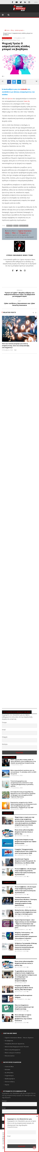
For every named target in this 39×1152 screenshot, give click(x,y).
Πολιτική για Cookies (13, 1052)
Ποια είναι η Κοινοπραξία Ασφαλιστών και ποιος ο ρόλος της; (24, 832)
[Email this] (24, 82)
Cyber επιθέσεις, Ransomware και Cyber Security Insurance (19, 303)
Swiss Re (27, 101)
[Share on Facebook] (9, 82)
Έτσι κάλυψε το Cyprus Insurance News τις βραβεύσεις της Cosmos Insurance (23, 1018)
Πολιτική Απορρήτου (12, 1049)
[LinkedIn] (25, 2)
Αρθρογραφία (19, 30)
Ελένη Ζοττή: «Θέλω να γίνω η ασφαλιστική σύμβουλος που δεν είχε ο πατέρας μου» (25, 912)
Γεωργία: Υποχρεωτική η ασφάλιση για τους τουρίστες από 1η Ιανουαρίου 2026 (25, 851)
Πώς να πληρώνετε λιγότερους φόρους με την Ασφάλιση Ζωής (24, 1007)
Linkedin (24, 89)
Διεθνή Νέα (9, 1072)
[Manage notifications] (34, 1147)
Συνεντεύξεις (10, 1081)
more (36, 81)
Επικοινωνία (9, 1055)
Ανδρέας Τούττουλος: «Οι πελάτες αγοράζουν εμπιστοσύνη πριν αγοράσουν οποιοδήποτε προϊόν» (26, 935)
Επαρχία (4, 737)
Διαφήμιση (9, 1040)
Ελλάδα (7, 1069)
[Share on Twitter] (14, 82)
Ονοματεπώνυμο (12, 1127)
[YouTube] (16, 2)
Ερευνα (16, 225)
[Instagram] (29, 2)
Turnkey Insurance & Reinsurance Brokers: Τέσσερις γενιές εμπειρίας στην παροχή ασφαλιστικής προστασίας (26, 901)
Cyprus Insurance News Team (11, 40)
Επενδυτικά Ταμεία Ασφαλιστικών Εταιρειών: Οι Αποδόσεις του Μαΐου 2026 (25, 861)
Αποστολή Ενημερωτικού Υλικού (17, 1046)
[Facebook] (12, 2)
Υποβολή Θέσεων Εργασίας (14, 1043)
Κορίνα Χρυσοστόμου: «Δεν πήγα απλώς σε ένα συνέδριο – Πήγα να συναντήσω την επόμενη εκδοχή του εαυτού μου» (25, 923)
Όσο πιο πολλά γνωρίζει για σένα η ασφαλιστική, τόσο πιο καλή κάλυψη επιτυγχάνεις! (15, 345)
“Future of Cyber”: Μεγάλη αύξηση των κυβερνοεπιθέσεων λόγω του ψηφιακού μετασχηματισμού (19, 293)
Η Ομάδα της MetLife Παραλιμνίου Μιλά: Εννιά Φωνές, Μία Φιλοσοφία (24, 987)
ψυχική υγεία (24, 225)
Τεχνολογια (9, 1075)
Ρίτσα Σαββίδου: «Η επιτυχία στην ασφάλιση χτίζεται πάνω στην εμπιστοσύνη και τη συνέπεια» (25, 871)
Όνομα (4, 722)
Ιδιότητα (4, 744)
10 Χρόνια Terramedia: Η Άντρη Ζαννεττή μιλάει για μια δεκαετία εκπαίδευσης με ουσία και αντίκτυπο (26, 946)
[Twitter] (21, 2)
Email (4, 730)
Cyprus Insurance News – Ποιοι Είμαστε (19, 1037)
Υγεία (7, 1084)
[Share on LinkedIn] (19, 82)
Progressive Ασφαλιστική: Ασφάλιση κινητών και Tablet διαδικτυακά (25, 841)
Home (7, 30)
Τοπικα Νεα (9, 1066)
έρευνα (10, 98)
